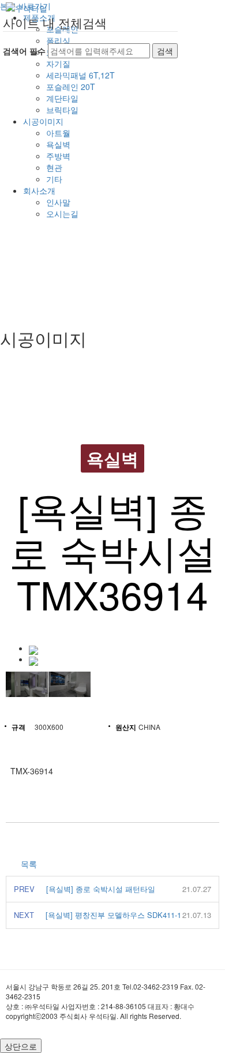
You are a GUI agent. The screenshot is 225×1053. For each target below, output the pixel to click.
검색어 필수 (24, 51)
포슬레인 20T (70, 86)
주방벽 (58, 156)
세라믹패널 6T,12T (80, 75)
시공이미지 (43, 121)
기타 (54, 179)
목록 (29, 864)
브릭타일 (62, 109)
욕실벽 (58, 144)
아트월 (58, 132)
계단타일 (62, 98)
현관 (54, 167)
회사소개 (39, 190)
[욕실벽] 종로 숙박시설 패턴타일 (100, 888)
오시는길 (62, 213)
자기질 (58, 63)
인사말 (58, 202)
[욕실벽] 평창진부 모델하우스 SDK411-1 (113, 914)
